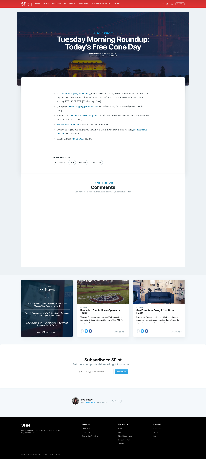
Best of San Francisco (90, 436)
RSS (154, 436)
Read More (116, 401)
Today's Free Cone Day (68, 124)
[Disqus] (103, 229)
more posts (90, 402)
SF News (97, 33)
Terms (57, 454)
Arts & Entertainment (100, 4)
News (37, 4)
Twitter (156, 432)
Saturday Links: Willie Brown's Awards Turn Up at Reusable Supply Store (47, 324)
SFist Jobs (86, 432)
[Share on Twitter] (86, 331)
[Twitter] (167, 4)
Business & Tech (59, 4)
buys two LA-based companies (83, 115)
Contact (116, 4)
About (120, 428)
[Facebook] (163, 4)
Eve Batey (108, 33)
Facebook (157, 428)
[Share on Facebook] (90, 331)
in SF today (78, 138)
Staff (119, 432)
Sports (72, 4)
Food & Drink (83, 4)
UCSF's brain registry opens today (73, 93)
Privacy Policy (48, 454)
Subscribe (180, 4)
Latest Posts (86, 428)
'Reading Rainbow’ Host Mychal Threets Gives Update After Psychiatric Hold (47, 304)
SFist (25, 425)
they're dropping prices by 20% (83, 106)
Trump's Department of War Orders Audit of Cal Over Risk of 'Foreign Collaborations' (47, 314)
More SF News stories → (47, 332)
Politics (46, 4)
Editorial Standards (125, 436)
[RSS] (172, 4)
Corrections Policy (124, 440)
